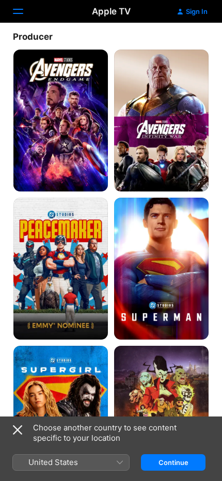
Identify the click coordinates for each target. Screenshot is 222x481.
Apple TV (111, 11)
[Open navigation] (24, 11)
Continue (173, 462)
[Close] (17, 430)
